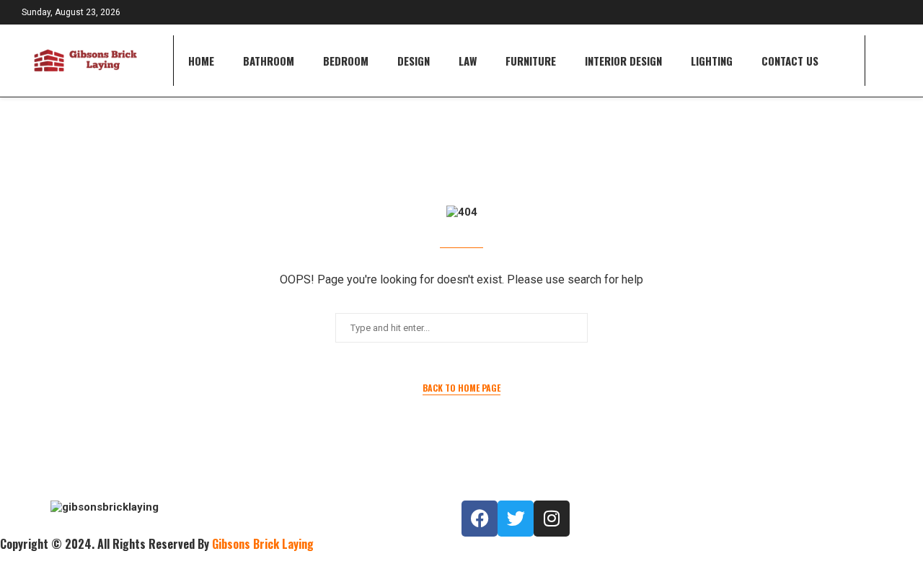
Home (201, 61)
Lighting (712, 61)
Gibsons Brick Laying (263, 543)
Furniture (530, 61)
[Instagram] (552, 519)
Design (413, 61)
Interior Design (623, 61)
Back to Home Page (461, 388)
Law (468, 61)
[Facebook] (480, 519)
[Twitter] (516, 519)
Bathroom (268, 61)
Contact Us (789, 61)
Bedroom (345, 61)
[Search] (894, 60)
